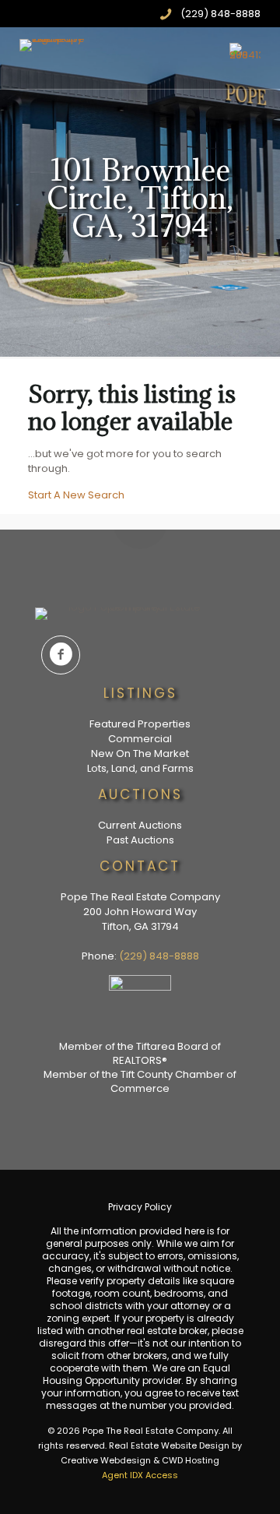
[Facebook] (60, 655)
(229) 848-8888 (159, 956)
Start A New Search (76, 495)
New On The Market (140, 753)
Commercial (140, 738)
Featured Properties (140, 724)
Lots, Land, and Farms (140, 768)
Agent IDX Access (140, 1475)
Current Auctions (140, 825)
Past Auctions (140, 840)
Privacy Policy (140, 1206)
